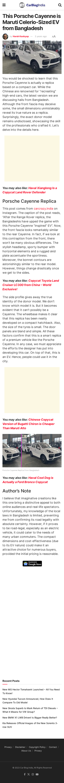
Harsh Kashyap (21, 36)
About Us (26, 750)
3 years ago (41, 36)
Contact (53, 747)
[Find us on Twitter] (28, 774)
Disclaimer (20, 747)
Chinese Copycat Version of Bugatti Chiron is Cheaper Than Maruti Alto (28, 424)
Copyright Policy (37, 747)
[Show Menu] (4, 5)
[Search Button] (60, 5)
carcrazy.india (43, 208)
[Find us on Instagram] (33, 774)
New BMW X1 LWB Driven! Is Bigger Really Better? (29, 717)
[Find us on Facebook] (24, 774)
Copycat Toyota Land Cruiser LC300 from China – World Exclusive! (30, 285)
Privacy (8, 747)
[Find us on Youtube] (37, 774)
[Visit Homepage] (32, 5)
